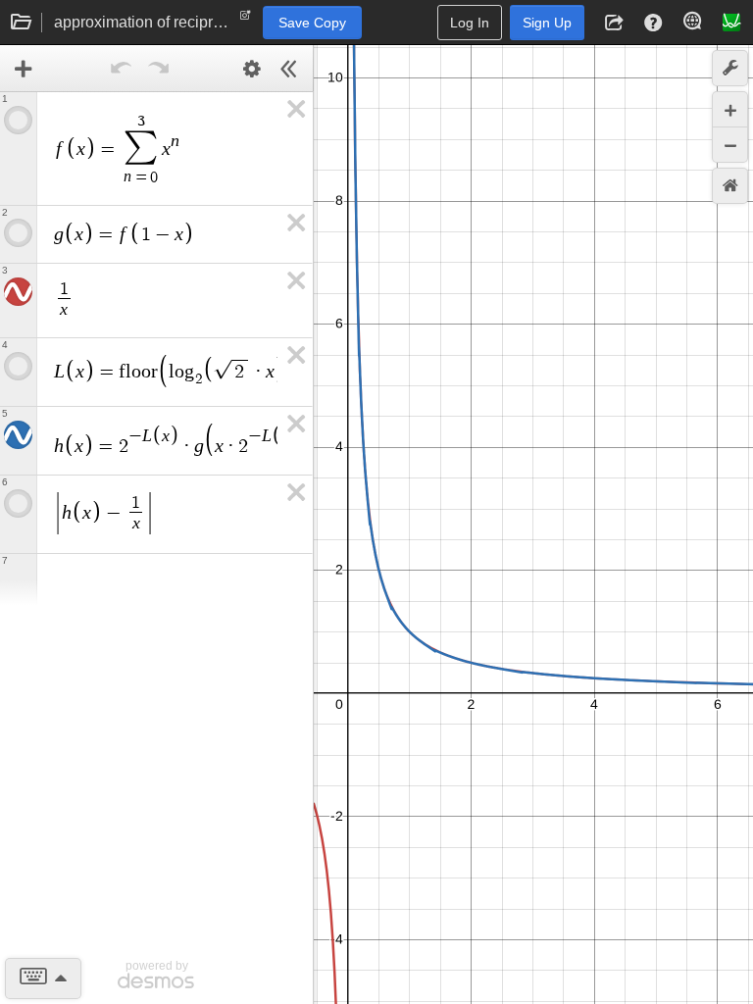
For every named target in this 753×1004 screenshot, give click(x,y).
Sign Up (547, 22)
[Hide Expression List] (289, 68)
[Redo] (158, 68)
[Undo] (121, 68)
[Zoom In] (730, 109)
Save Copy (312, 22)
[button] (613, 22)
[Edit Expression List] (252, 68)
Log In (469, 22)
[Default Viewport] (730, 186)
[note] (245, 19)
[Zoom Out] (730, 144)
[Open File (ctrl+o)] (21, 22)
